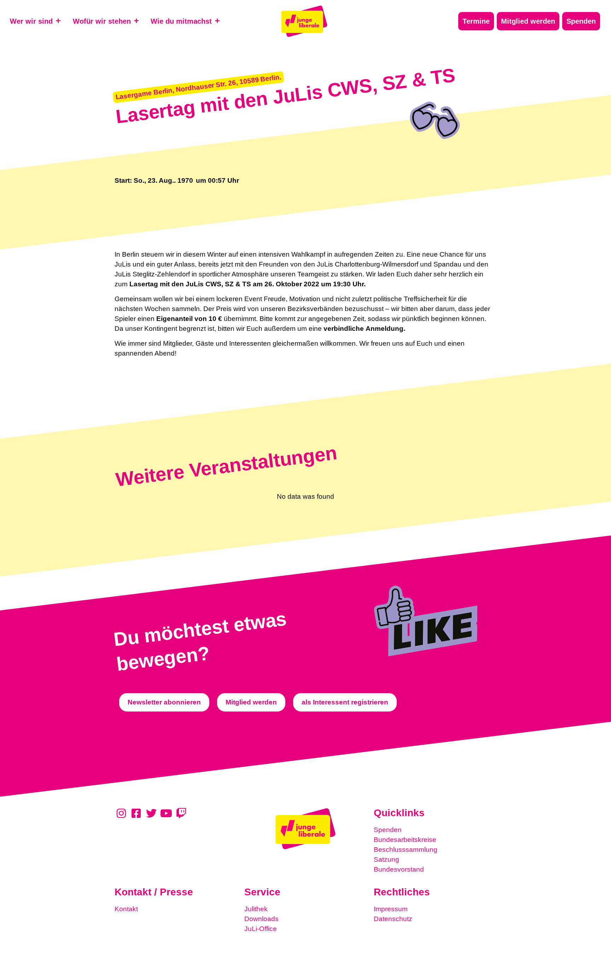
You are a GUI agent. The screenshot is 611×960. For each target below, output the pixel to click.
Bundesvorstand (399, 869)
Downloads (261, 919)
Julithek (256, 909)
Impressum (391, 909)
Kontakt (126, 909)
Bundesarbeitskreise (405, 839)
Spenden (388, 829)
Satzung (386, 859)
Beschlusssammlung (405, 849)
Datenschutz (393, 919)
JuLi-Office (260, 928)
